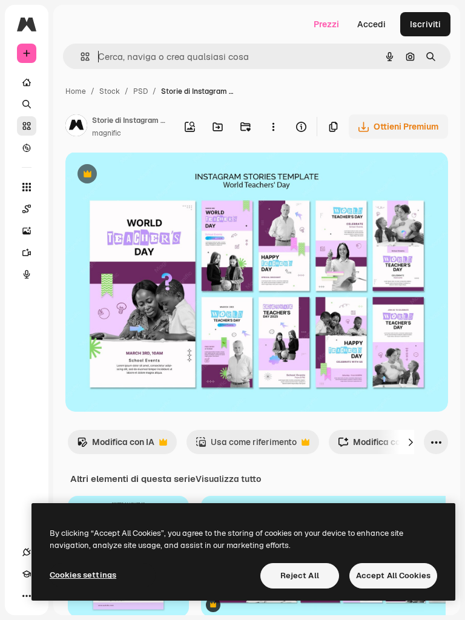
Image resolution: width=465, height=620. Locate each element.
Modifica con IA (115, 445)
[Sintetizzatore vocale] (26, 274)
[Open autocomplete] (80, 56)
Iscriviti (425, 24)
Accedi (371, 24)
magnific (106, 133)
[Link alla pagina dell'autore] (76, 127)
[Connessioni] (26, 552)
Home (75, 91)
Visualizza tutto (228, 478)
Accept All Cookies (393, 575)
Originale (145, 175)
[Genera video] (26, 252)
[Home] (26, 82)
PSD (140, 91)
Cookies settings (83, 575)
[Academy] (26, 574)
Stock (109, 91)
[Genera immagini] (26, 230)
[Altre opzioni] (273, 126)
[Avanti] (410, 442)
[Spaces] (26, 209)
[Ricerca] (26, 104)
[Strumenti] (26, 187)
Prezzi (326, 24)
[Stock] (26, 126)
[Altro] (26, 595)
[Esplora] (26, 147)
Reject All (299, 575)
